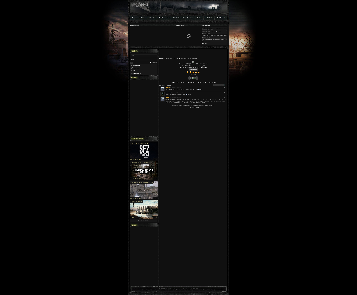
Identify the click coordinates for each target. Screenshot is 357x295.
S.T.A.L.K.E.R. (178, 58)
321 (191, 82)
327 (205, 82)
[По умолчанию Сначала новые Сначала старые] (219, 85)
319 (186, 82)
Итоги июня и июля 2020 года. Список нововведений (217, 35)
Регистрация (191, 107)
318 (184, 82)
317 (181, 82)
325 (201, 82)
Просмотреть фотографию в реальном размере (193, 67)
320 (188, 82)
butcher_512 (201, 65)
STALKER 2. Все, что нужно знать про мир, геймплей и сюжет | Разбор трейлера (224, 28)
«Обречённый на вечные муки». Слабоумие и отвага (217, 39)
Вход (197, 107)
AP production (186, 288)
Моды (184, 58)
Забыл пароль (136, 65)
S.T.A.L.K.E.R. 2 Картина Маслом (212, 31)
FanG (180, 288)
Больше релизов (144, 220)
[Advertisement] (193, 53)
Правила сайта (136, 73)
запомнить (154, 62)
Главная (161, 58)
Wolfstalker (169, 288)
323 (196, 82)
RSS (204, 289)
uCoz (213, 289)
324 (199, 82)
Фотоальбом (168, 58)
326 (203, 82)
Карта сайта (189, 289)
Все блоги (204, 43)
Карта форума (198, 289)
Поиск (133, 70)
